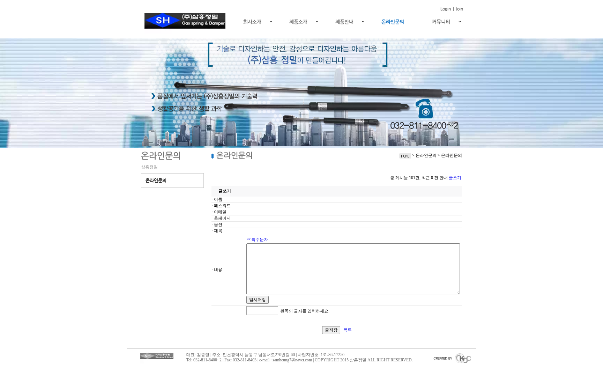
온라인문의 (392, 21)
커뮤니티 (441, 21)
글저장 (331, 330)
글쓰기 (455, 177)
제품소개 (298, 21)
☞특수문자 (257, 239)
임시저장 (257, 299)
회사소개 (252, 21)
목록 (347, 330)
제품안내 (344, 21)
